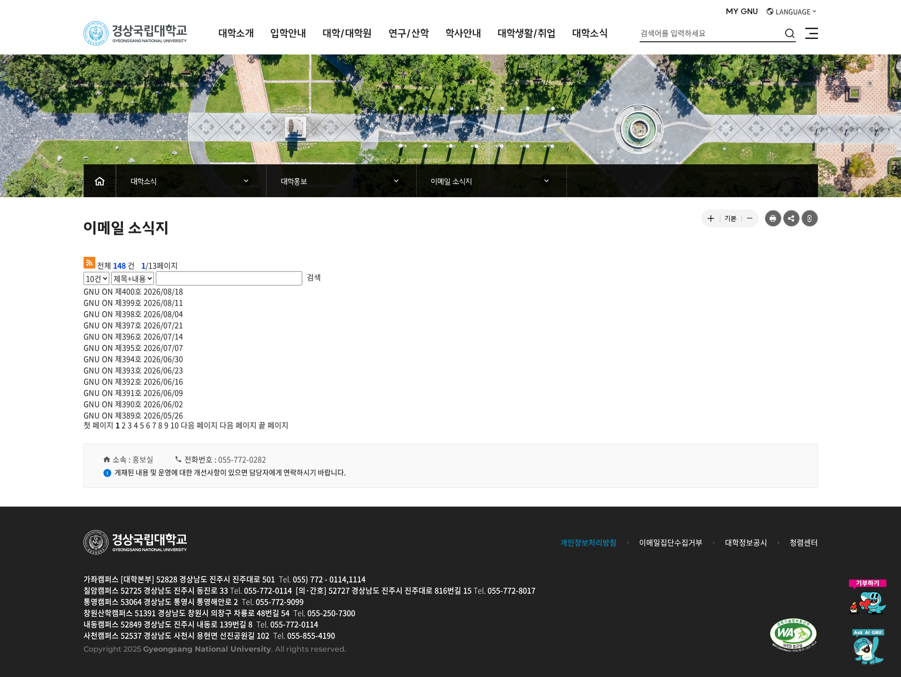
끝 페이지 (274, 425)
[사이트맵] (811, 33)
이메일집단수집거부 (670, 542)
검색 (314, 277)
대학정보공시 (746, 542)
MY (742, 12)
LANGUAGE (792, 11)
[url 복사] (810, 218)
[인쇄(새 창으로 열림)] (773, 218)
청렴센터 (804, 542)
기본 (733, 220)
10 (174, 425)
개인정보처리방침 (588, 542)
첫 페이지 (99, 425)
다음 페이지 (199, 425)
